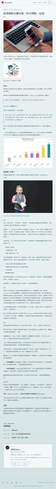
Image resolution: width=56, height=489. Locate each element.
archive (44, 2)
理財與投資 (15, 430)
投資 (4, 16)
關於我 (15, 464)
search (39, 2)
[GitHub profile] (7, 482)
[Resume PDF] (16, 482)
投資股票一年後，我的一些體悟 (20, 437)
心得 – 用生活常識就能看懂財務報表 (21, 434)
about (34, 2)
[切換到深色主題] (49, 2)
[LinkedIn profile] (11, 482)
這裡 (10, 132)
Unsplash (26, 216)
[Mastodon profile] (3, 482)
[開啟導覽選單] (52, 2)
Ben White (19, 216)
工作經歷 (24, 464)
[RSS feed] (20, 482)
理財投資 (5, 9)
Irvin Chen (35, 95)
